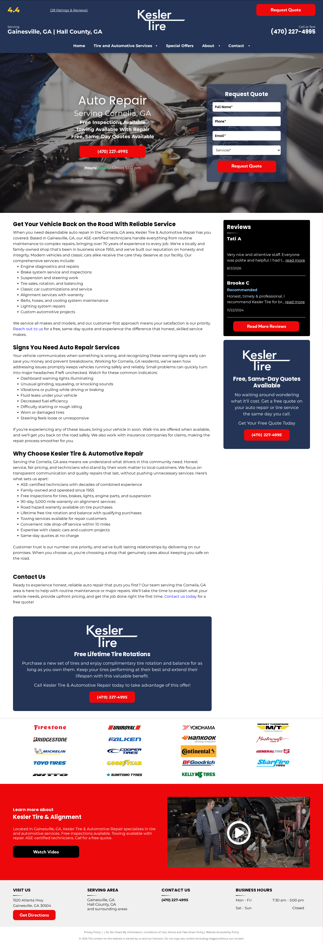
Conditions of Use (155, 932)
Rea (16, 329)
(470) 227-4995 (175, 900)
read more (295, 260)
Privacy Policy (92, 932)
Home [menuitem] (79, 46)
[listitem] (112, 663)
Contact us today (180, 596)
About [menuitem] (208, 46)
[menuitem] (218, 45)
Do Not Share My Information (124, 932)
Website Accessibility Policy (222, 932)
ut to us (35, 329)
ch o (24, 329)
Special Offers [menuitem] (180, 46)
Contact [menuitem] (236, 46)
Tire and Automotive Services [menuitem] (125, 46)
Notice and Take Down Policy (186, 932)
